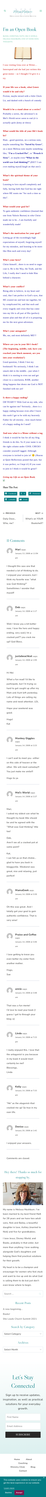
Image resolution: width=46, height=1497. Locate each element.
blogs (6, 36)
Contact (23, 1470)
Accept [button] (19, 1493)
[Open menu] (40, 11)
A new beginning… (12, 1309)
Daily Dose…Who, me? (9, 518)
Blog (33, 1467)
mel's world (31, 36)
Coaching (23, 1463)
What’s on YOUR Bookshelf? (34, 518)
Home (17, 1459)
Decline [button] (8, 1493)
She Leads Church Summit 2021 (20, 1318)
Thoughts (8, 42)
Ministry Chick (18, 1467)
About (29, 1459)
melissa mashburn (12, 39)
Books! (6, 1314)
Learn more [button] (9, 1488)
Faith (21, 36)
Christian (14, 36)
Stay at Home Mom (30, 39)
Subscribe (23, 1434)
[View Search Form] (5, 11)
